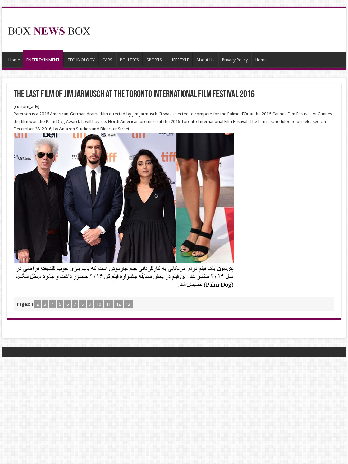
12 (118, 304)
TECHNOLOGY (81, 60)
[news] (49, 29)
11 (108, 304)
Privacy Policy (235, 60)
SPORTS (154, 60)
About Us (205, 60)
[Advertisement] (217, 30)
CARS (107, 60)
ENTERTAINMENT (43, 60)
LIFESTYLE (179, 60)
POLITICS (129, 60)
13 (128, 304)
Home (14, 60)
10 (98, 304)
